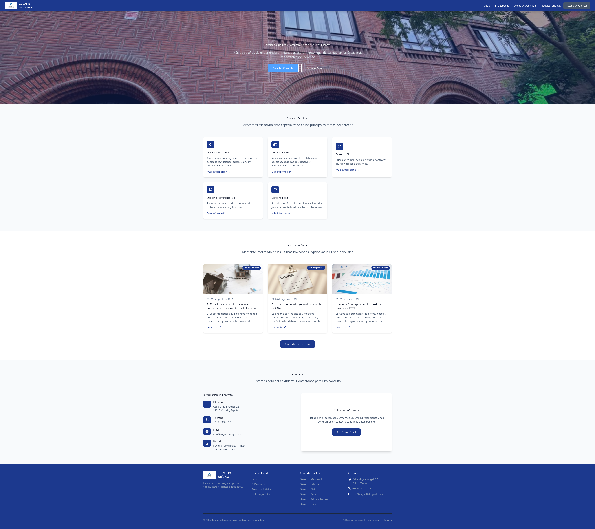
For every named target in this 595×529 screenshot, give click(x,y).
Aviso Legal (374, 519)
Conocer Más (314, 68)
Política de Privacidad (354, 519)
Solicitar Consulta (283, 68)
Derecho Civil (307, 489)
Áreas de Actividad (525, 5)
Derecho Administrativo (314, 499)
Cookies (388, 519)
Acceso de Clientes (577, 5)
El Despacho (502, 5)
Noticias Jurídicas (551, 5)
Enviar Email (349, 432)
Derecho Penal (308, 494)
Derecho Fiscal (308, 504)
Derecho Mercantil (311, 479)
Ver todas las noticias (297, 344)
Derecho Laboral (310, 484)
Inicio (487, 5)
